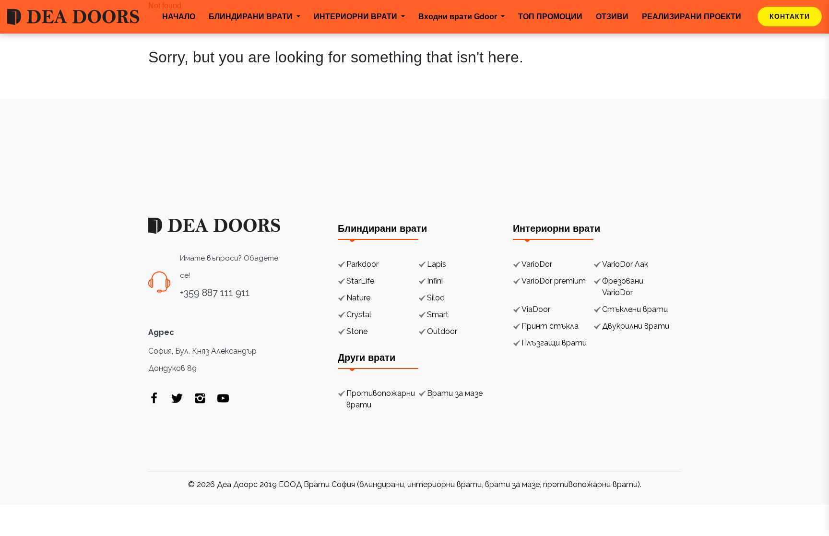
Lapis (436, 264)
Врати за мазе (455, 393)
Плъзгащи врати (554, 342)
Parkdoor (362, 264)
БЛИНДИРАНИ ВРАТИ (252, 16)
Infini (435, 281)
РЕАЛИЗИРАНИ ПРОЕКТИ (691, 16)
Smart (438, 314)
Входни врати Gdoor (458, 16)
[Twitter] (177, 397)
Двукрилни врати (635, 326)
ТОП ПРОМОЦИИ (550, 16)
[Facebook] (154, 397)
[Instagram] (200, 397)
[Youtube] (223, 397)
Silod (436, 297)
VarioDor (536, 264)
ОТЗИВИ (612, 16)
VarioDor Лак (625, 264)
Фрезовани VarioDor (622, 286)
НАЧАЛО (178, 16)
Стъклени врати (635, 309)
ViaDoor (535, 309)
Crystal (358, 314)
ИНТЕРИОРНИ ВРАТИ (356, 16)
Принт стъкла (550, 326)
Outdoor (442, 331)
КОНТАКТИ (790, 16)
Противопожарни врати (380, 399)
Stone (356, 331)
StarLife (360, 281)
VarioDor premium (553, 281)
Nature (358, 297)
